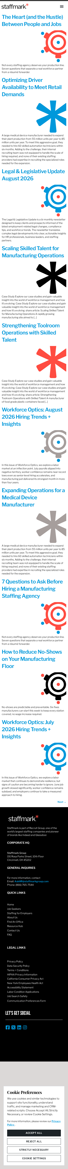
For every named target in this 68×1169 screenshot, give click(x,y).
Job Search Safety (17, 996)
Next (62, 801)
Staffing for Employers (19, 913)
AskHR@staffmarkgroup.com (31, 881)
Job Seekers (14, 908)
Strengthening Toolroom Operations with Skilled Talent (30, 332)
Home (10, 904)
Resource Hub (15, 926)
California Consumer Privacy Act (25, 978)
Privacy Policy (15, 961)
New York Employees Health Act (25, 983)
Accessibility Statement (20, 987)
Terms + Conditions (18, 970)
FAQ (9, 934)
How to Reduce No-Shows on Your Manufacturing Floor (32, 659)
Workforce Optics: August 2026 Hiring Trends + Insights (32, 416)
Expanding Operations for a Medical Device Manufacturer (33, 497)
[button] (62, 6)
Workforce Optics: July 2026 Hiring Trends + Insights (28, 729)
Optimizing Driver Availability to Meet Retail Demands (32, 87)
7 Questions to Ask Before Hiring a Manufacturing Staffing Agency (32, 588)
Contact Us (13, 930)
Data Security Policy (18, 965)
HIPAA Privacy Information (22, 974)
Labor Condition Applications (23, 991)
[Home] (15, 6)
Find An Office (15, 921)
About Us (12, 917)
